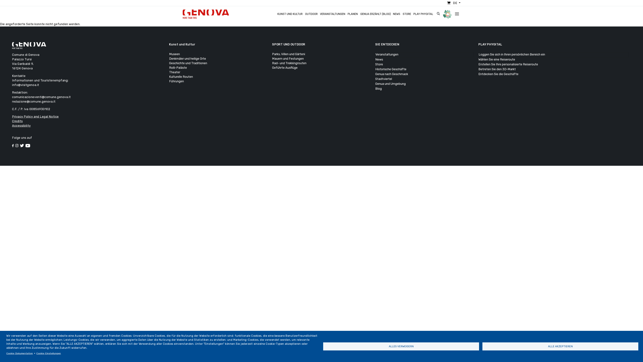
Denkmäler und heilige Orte (187, 59)
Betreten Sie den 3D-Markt (497, 69)
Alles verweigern (401, 346)
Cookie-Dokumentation (19, 353)
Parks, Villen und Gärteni (288, 54)
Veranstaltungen (332, 14)
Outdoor (311, 14)
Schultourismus (96, 169)
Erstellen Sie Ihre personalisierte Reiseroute (508, 64)
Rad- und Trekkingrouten (289, 63)
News (396, 14)
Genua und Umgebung (390, 84)
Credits (17, 121)
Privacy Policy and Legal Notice (35, 116)
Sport (91, 189)
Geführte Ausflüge (285, 68)
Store (407, 14)
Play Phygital (423, 14)
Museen (174, 54)
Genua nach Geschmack (391, 74)
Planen (353, 14)
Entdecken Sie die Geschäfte (498, 74)
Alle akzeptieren (560, 346)
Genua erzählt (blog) (375, 14)
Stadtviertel (383, 79)
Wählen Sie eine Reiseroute (496, 59)
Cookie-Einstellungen (48, 353)
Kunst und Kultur (290, 14)
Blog (378, 88)
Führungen (176, 81)
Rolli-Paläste (178, 68)
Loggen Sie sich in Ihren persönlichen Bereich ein (512, 54)
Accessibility (21, 126)
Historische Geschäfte (390, 69)
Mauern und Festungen (288, 59)
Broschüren (93, 174)
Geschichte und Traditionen (188, 63)
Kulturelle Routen (181, 77)
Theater (174, 72)
